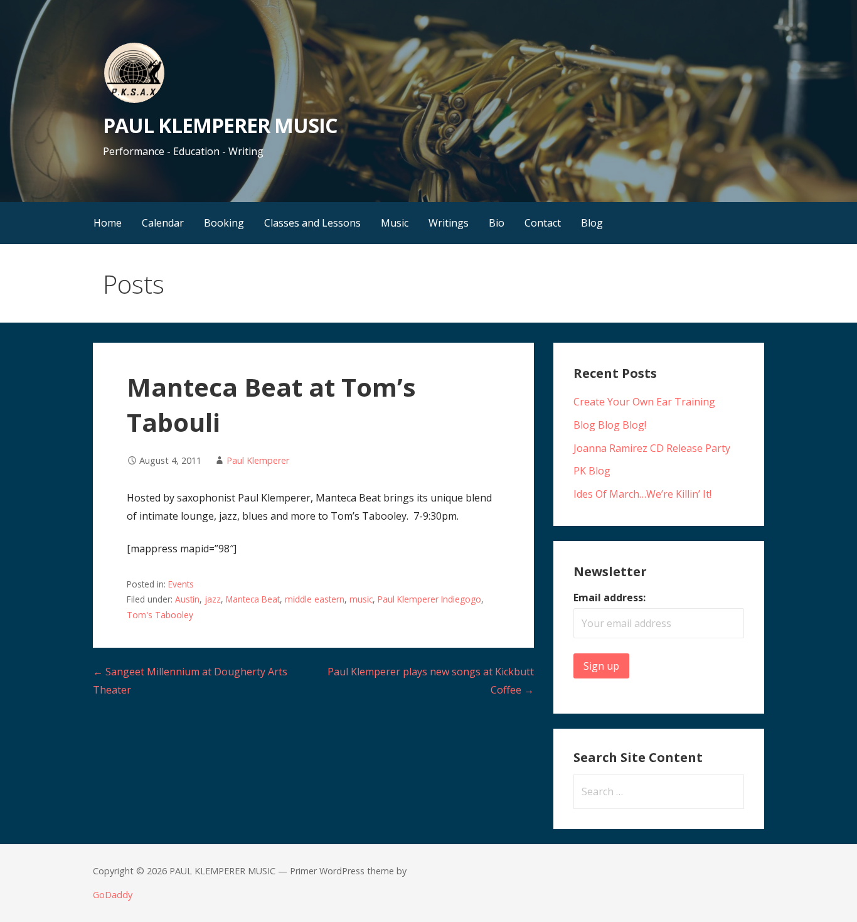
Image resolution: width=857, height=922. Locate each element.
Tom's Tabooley (160, 615)
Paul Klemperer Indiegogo (429, 599)
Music (394, 223)
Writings (448, 223)
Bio (496, 223)
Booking (224, 223)
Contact (542, 223)
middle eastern (314, 599)
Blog (592, 223)
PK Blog (591, 471)
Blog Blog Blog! (609, 425)
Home (107, 223)
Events (181, 584)
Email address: (609, 597)
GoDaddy (112, 895)
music (361, 599)
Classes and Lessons (312, 223)
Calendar (163, 223)
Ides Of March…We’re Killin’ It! (642, 494)
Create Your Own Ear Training (644, 402)
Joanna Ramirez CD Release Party (651, 448)
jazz (213, 599)
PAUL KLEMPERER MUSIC (220, 125)
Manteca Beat (253, 599)
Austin (187, 599)
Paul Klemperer (257, 460)
